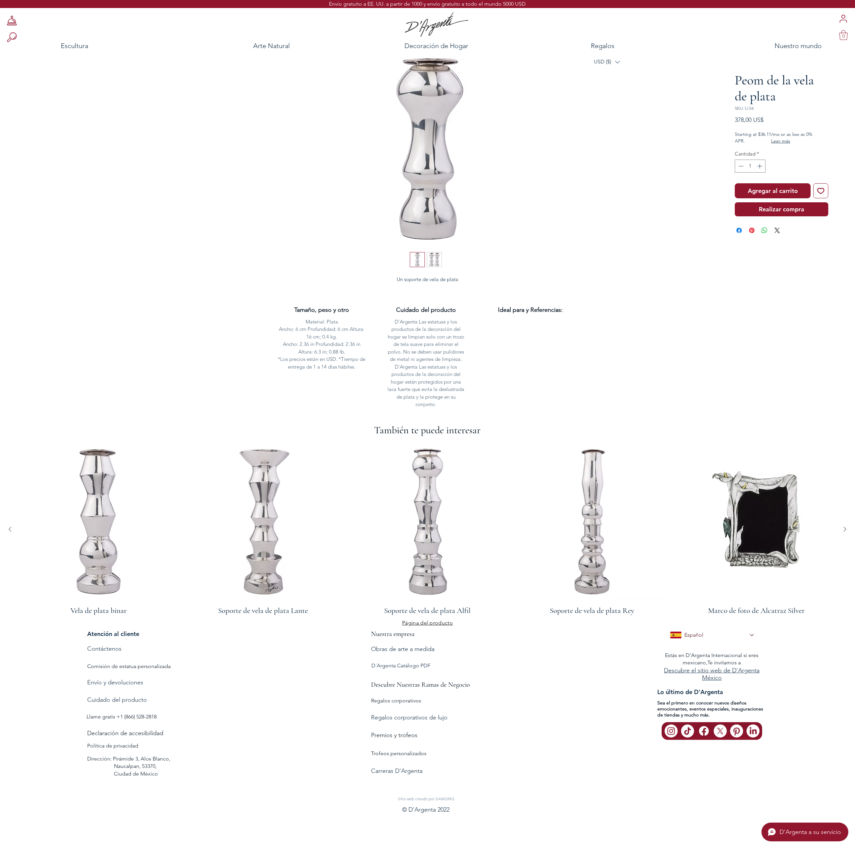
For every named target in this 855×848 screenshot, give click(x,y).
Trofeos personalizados (398, 753)
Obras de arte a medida (403, 649)
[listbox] (606, 61)
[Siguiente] (845, 529)
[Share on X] (777, 230)
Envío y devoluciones (115, 682)
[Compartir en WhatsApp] (764, 230)
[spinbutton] (750, 166)
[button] (606, 61)
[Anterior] (10, 529)
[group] (427, 529)
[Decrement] (740, 166)
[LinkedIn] (752, 730)
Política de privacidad (112, 746)
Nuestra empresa (392, 634)
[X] (720, 730)
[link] (843, 35)
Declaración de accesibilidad (125, 733)
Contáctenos (104, 648)
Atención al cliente (113, 634)
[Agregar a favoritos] (820, 190)
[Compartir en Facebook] (739, 230)
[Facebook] (703, 730)
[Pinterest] (736, 730)
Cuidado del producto (117, 699)
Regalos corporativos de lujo (409, 717)
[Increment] (760, 166)
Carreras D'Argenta (396, 771)
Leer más (780, 141)
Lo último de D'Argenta (690, 692)
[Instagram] (671, 730)
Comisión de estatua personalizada (129, 666)
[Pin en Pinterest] (752, 230)
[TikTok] (687, 730)
